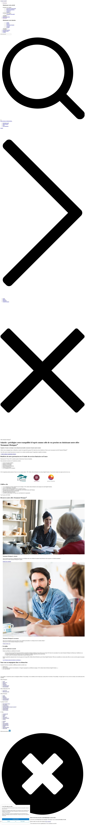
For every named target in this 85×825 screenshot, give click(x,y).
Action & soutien (6, 301)
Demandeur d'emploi (10, 24)
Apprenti (8, 26)
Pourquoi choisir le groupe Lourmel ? (9, 706)
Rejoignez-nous (5, 31)
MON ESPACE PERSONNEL (6, 121)
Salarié (8, 22)
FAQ (4, 722)
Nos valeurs (5, 704)
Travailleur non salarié (11, 14)
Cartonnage (9, 10)
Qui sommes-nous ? (6, 703)
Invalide (8, 27)
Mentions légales (6, 727)
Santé (4, 298)
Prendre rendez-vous (6, 643)
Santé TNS (5, 690)
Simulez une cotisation (7, 561)
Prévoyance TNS (6, 691)
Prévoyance (5, 682)
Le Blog (4, 32)
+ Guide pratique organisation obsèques (8, 454)
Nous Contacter (48, 821)
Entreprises (5, 2)
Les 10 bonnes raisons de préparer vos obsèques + (12, 659)
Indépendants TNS (6, 16)
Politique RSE (5, 708)
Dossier (4, 714)
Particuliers (5, 18)
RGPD (4, 726)
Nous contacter (5, 710)
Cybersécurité (5, 713)
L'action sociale (5, 705)
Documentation (5, 686)
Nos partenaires (5, 707)
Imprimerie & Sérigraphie (11, 8)
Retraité (8, 23)
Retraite (4, 299)
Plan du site (5, 728)
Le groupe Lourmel (6, 30)
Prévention (5, 300)
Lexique (4, 721)
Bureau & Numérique (10, 9)
